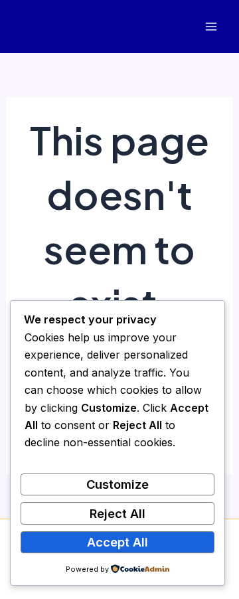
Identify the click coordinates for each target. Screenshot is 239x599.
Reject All (117, 513)
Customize (117, 484)
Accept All (117, 542)
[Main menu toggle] (211, 27)
